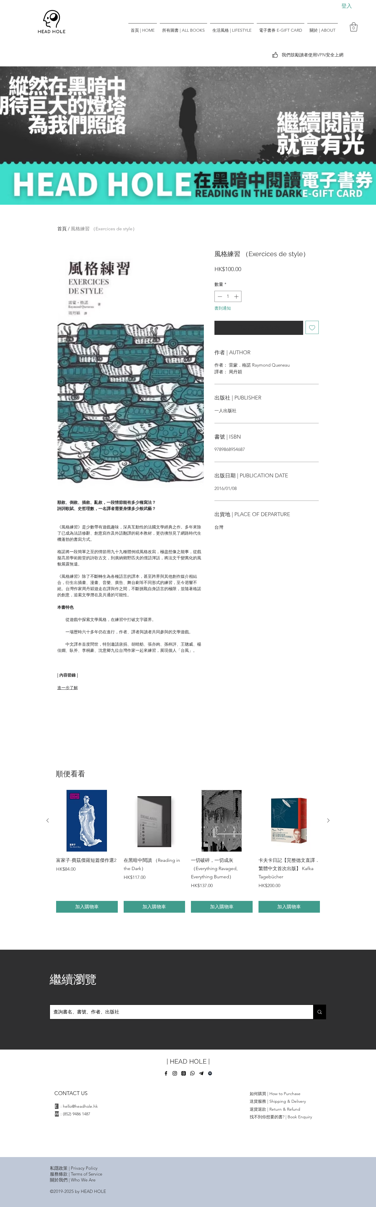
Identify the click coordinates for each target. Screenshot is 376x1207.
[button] (353, 26)
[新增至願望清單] (312, 327)
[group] (188, 851)
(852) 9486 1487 (76, 1114)
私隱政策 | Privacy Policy (74, 1168)
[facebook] (166, 1073)
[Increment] (237, 296)
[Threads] (184, 1073)
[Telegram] (201, 1073)
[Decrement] (219, 296)
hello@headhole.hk (80, 1106)
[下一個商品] (328, 820)
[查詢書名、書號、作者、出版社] (319, 1012)
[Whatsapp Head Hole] (192, 1073)
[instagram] (175, 1073)
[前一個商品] (47, 820)
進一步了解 (67, 687)
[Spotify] (210, 1073)
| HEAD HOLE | (188, 1061)
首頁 (62, 228)
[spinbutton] (228, 296)
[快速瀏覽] (87, 821)
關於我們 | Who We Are (72, 1180)
